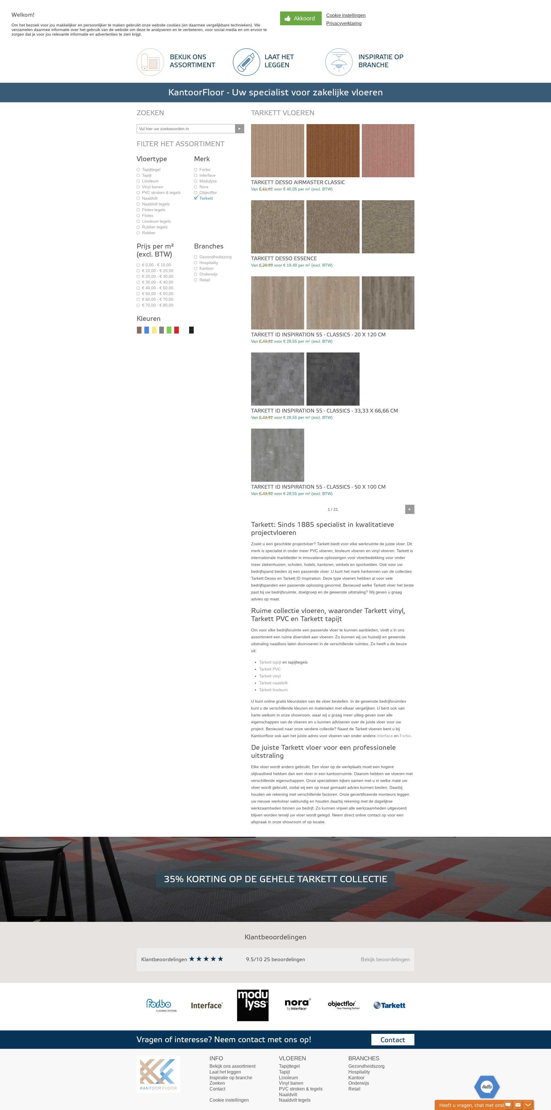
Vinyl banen (152, 186)
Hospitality (208, 262)
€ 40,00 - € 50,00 (157, 288)
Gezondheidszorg (215, 257)
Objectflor (208, 192)
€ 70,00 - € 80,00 (157, 305)
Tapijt (147, 175)
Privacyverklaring (344, 23)
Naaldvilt (150, 198)
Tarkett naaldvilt (273, 683)
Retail (204, 280)
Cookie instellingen (229, 1100)
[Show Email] (518, 1105)
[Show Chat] (508, 1105)
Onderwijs (208, 274)
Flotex (147, 215)
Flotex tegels (153, 209)
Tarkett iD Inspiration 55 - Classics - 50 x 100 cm (318, 487)
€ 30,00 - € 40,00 (157, 282)
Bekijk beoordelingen (385, 960)
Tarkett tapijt (270, 662)
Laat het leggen (225, 1071)
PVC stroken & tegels (161, 192)
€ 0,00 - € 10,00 (156, 265)
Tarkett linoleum (273, 689)
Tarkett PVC (270, 669)
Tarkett (206, 198)
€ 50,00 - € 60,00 (157, 293)
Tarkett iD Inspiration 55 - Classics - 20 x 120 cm (318, 335)
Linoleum (150, 181)
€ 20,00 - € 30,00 (157, 276)
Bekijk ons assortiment (232, 1066)
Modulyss (208, 181)
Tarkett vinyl (270, 676)
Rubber (149, 232)
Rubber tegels (155, 227)
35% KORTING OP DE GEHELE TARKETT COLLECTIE (275, 879)
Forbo (204, 169)
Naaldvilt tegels (156, 204)
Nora (203, 186)
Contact (393, 1040)
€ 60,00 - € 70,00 (157, 299)
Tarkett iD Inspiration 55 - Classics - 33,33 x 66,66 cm (324, 411)
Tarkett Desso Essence (284, 259)
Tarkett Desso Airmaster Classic (298, 183)
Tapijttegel (151, 169)
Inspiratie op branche (230, 1077)
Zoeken (217, 1083)
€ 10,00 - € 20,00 (157, 270)
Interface (207, 175)
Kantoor (206, 268)
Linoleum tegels (156, 221)
